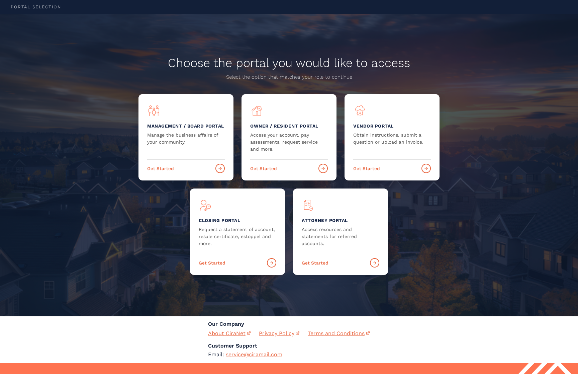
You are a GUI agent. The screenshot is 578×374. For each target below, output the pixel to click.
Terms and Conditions (336, 333)
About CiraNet (227, 333)
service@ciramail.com (254, 354)
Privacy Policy (276, 333)
